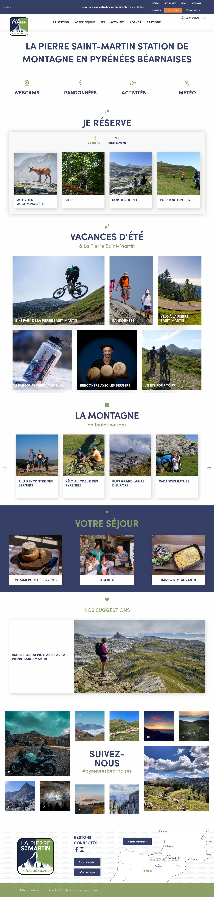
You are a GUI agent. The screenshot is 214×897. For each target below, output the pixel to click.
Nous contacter (87, 862)
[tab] (94, 139)
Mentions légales (76, 890)
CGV (22, 890)
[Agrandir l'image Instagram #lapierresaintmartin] (37, 743)
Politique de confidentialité (45, 890)
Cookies (95, 890)
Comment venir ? (137, 841)
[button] (190, 18)
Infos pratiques (87, 872)
